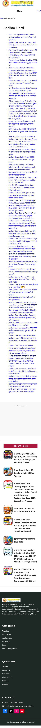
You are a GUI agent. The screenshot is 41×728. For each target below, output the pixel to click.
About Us (5, 667)
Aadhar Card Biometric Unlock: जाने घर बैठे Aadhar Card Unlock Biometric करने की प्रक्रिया (23, 371)
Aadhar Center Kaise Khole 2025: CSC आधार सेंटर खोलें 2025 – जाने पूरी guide (21, 159)
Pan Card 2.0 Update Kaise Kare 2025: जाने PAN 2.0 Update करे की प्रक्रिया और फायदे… (21, 187)
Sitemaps (5, 681)
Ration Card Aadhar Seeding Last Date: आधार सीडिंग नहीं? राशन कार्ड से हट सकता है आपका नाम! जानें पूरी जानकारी (22, 248)
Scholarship (6, 634)
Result (4, 645)
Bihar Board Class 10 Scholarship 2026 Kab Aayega (24, 473)
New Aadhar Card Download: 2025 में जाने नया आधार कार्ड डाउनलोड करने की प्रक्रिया (23, 292)
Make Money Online (10, 648)
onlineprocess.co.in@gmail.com (22, 706)
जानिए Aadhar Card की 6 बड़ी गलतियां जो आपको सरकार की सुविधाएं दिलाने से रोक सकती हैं (23, 131)
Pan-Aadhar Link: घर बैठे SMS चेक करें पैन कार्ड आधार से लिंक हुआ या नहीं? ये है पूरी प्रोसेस (22, 152)
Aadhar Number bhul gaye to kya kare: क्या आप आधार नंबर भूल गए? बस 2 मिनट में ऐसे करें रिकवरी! (22, 195)
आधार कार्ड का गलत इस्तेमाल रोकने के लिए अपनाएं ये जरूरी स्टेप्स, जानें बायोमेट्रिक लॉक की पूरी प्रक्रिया (22, 256)
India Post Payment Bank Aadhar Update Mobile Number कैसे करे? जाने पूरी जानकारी (22, 37)
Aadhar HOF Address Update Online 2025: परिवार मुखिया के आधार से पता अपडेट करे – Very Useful (23, 116)
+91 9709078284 (16, 702)
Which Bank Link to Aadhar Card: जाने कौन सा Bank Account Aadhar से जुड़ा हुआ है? (23, 264)
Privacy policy (7, 677)
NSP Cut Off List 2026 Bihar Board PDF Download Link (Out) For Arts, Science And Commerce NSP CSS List (25, 575)
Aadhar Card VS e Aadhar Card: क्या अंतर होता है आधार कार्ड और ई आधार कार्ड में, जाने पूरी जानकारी (22, 317)
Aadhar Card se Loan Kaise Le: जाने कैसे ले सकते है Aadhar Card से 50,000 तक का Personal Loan (22, 233)
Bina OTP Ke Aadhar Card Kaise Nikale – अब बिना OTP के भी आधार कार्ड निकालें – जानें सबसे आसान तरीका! (22, 167)
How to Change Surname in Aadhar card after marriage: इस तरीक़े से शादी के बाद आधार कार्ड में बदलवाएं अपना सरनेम (23, 305)
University (6, 641)
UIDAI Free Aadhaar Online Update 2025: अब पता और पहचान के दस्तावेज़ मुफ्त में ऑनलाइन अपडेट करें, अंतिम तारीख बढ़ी (23, 103)
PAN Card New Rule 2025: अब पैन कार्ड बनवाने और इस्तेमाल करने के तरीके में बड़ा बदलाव (23, 83)
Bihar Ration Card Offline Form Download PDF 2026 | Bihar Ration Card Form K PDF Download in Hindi (25, 525)
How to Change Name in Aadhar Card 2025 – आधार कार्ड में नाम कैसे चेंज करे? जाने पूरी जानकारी (22, 208)
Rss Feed (5, 684)
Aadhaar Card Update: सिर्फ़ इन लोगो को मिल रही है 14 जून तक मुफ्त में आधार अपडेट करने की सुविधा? (23, 378)
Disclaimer (6, 674)
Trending (5, 631)
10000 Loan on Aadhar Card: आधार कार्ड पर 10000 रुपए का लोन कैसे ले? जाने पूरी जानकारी (23, 271)
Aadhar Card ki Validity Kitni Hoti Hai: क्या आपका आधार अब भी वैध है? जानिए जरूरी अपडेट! (22, 279)
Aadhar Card (7, 638)
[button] (39, 11)
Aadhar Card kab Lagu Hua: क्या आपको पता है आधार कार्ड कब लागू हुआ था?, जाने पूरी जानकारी (23, 330)
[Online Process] (18, 3)
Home (2, 18)
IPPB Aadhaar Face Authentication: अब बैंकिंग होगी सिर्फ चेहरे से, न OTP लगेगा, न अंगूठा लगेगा (22, 95)
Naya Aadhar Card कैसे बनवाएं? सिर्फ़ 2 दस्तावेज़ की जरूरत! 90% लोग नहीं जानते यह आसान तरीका (22, 225)
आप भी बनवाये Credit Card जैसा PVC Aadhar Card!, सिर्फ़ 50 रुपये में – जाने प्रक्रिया (21, 363)
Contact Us (6, 670)
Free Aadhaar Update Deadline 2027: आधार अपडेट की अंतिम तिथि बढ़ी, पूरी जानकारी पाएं (23, 62)
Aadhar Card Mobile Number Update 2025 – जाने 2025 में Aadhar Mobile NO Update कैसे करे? (23, 180)
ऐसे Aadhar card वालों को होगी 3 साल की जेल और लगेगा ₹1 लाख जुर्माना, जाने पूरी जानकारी (22, 123)
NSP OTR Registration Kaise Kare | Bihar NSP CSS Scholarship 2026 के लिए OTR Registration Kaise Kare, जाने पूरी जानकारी (25, 556)
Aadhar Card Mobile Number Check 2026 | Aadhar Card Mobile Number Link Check (23, 44)
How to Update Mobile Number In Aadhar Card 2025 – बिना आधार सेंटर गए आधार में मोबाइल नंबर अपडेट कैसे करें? (23, 139)
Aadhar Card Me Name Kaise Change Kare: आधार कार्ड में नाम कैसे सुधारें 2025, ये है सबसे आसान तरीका (23, 241)
